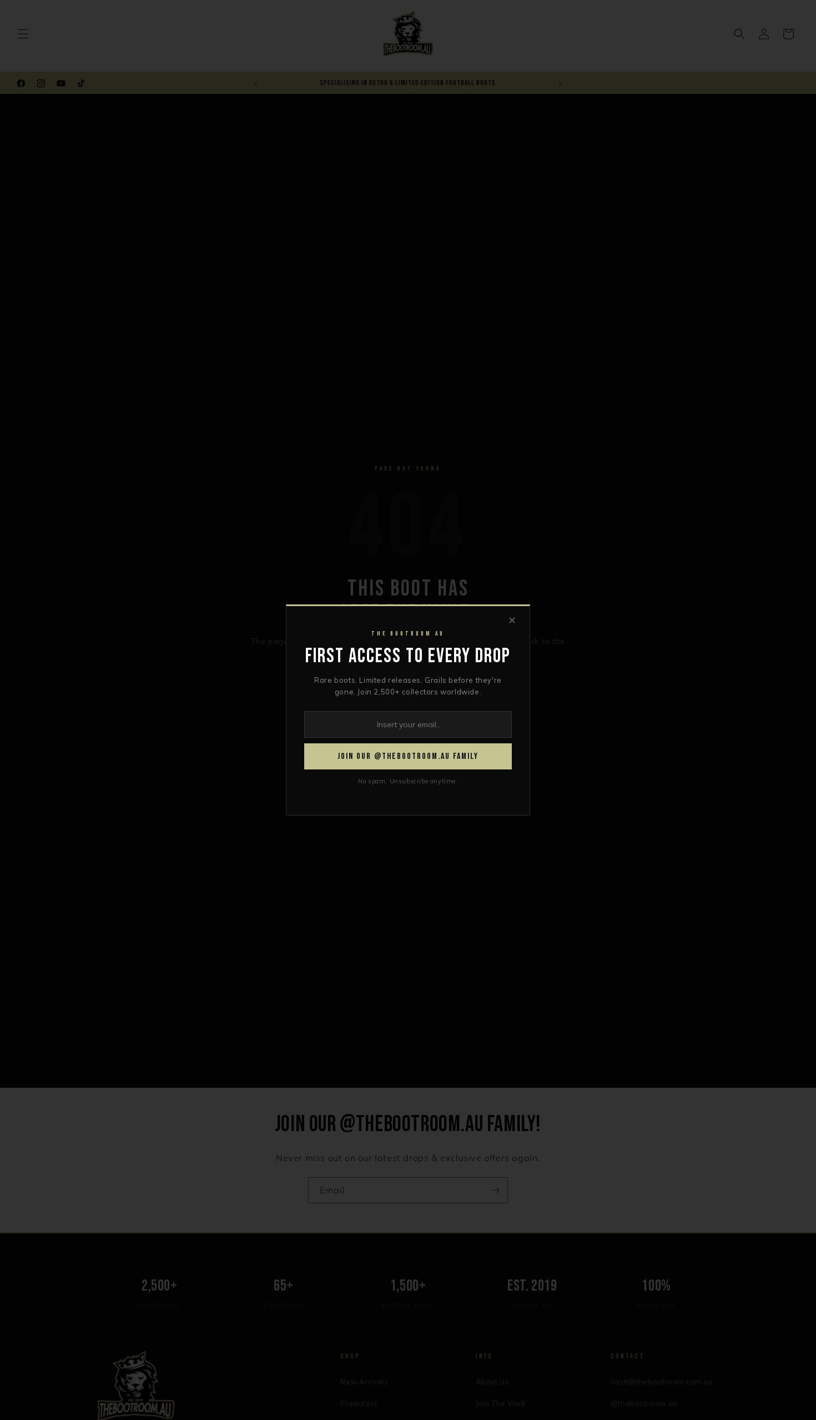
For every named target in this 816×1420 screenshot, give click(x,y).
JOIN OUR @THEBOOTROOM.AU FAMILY (408, 756)
